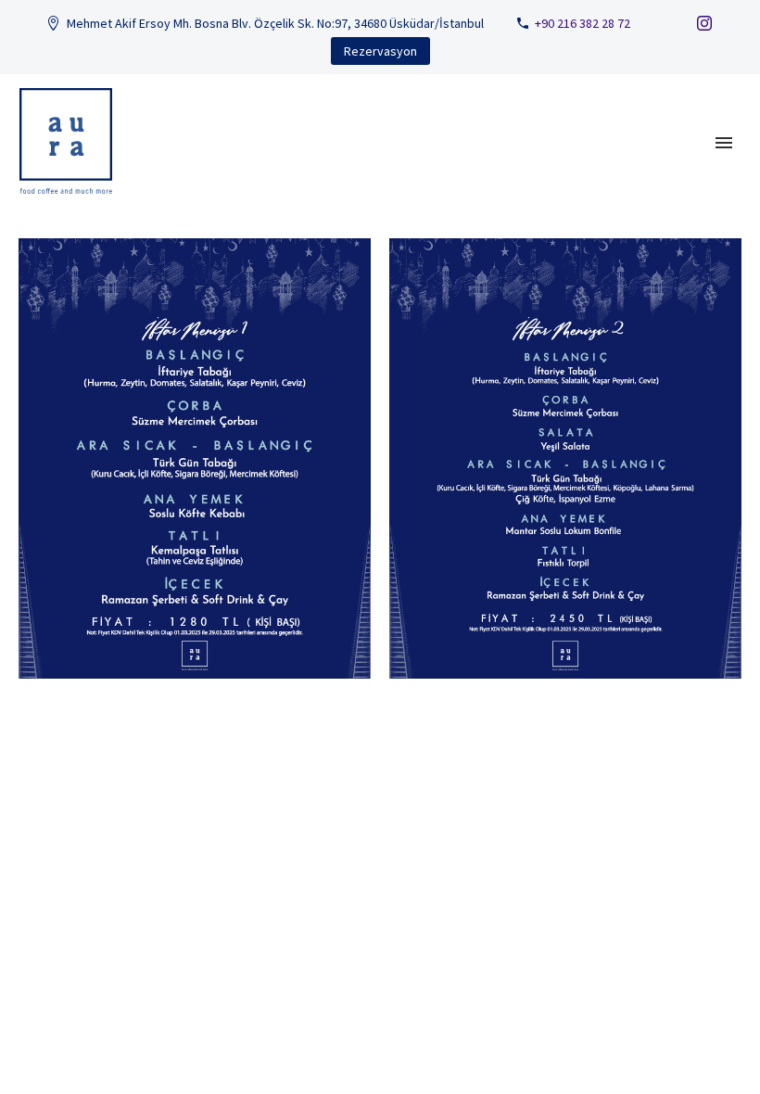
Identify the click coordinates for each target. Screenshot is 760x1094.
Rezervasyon (380, 51)
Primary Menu (724, 143)
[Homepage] (71, 141)
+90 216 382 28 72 (582, 23)
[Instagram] (704, 23)
